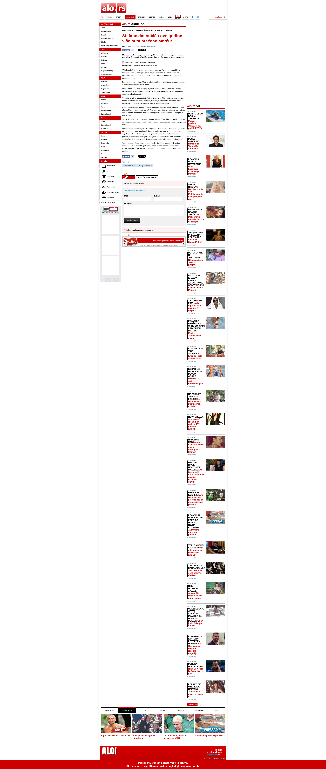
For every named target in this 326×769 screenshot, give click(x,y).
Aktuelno (104, 53)
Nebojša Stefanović (145, 166)
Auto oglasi (111, 187)
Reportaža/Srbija (107, 71)
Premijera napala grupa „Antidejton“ (143, 737)
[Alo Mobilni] (177, 17)
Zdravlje (104, 136)
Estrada (104, 82)
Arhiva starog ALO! (108, 202)
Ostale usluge (106, 31)
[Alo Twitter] (197, 17)
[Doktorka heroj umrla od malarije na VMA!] (179, 724)
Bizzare (104, 67)
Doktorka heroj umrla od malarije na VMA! (175, 737)
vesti (108, 17)
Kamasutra (105, 128)
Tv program (111, 165)
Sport (103, 96)
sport (119, 17)
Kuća (103, 147)
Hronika (104, 56)
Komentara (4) (191, 628)
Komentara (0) (191, 131)
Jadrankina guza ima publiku (209, 736)
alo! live (130, 17)
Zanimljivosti (106, 114)
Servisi (104, 161)
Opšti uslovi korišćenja (109, 46)
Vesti (103, 49)
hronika (141, 17)
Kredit (103, 35)
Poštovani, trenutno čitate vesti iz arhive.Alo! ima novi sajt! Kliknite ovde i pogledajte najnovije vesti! (163, 764)
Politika (104, 60)
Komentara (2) (191, 454)
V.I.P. (161, 17)
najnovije (109, 710)
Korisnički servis (107, 38)
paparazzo (198, 710)
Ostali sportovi (106, 110)
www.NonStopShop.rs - (168, 241)
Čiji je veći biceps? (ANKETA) (115, 736)
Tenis (103, 107)
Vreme (109, 171)
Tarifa (103, 28)
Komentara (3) (191, 409)
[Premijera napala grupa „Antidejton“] (147, 724)
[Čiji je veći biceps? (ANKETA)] (116, 724)
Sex (103, 118)
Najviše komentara (147, 177)
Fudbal (103, 100)
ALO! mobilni (107, 24)
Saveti (103, 121)
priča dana (127, 710)
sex (169, 17)
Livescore (110, 181)
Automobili (105, 150)
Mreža (103, 42)
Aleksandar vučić (129, 166)
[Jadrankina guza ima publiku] (210, 724)
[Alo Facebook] (192, 17)
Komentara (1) (191, 313)
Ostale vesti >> (192, 704)
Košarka (104, 103)
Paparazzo (105, 89)
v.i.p (145, 710)
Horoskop (110, 176)
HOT (131, 177)
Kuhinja (104, 139)
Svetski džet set (107, 92)
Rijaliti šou (105, 85)
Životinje (104, 157)
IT (102, 154)
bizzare (152, 17)
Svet (103, 64)
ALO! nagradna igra (108, 74)
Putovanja (105, 143)
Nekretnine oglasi (113, 192)
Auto (185, 17)
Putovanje (110, 197)
